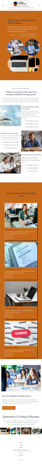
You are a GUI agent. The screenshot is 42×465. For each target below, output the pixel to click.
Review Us (21, 455)
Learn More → (9, 276)
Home (21, 442)
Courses (21, 447)
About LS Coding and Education (27, 35)
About (21, 445)
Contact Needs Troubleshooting (21, 450)
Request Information (9, 408)
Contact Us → (9, 315)
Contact (21, 452)
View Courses (13, 35)
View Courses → (9, 237)
